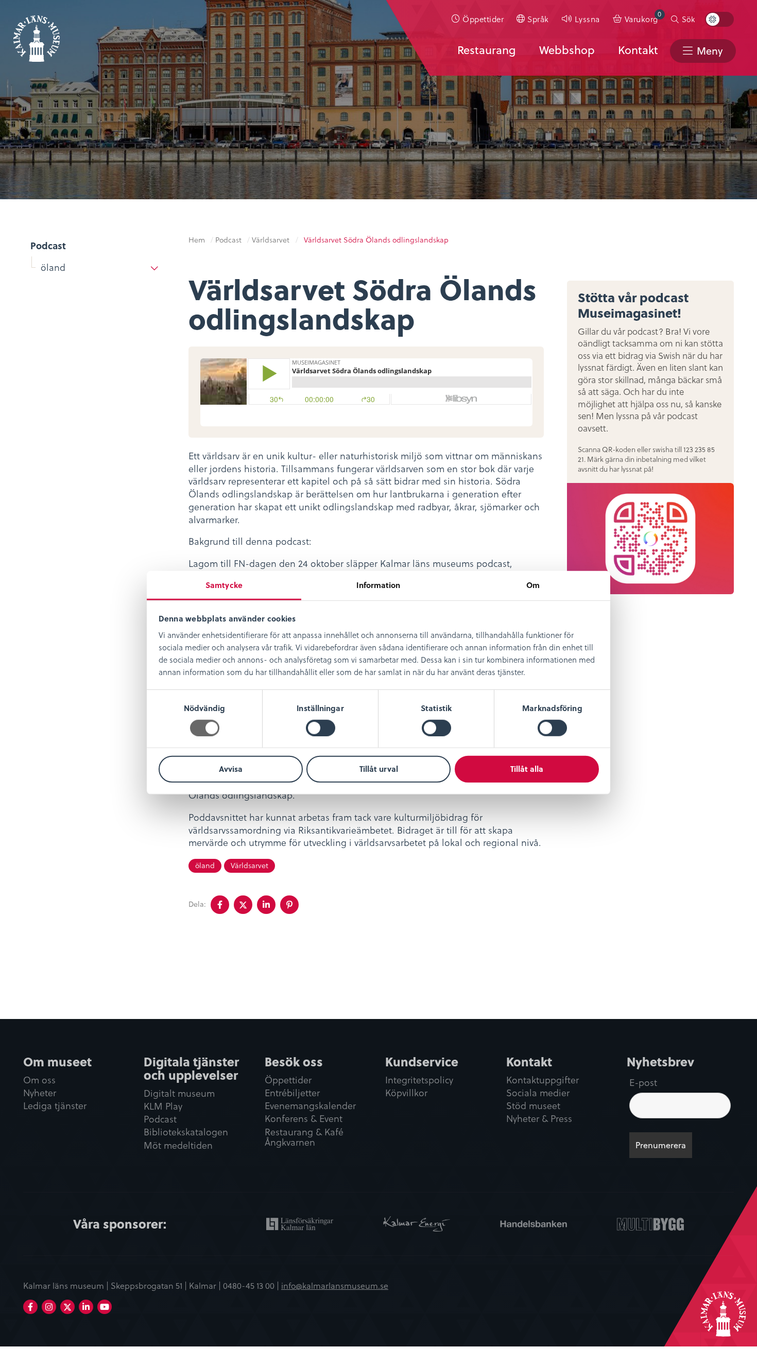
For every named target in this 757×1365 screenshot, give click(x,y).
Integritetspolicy (419, 1080)
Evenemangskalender (310, 1106)
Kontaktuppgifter (542, 1080)
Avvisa (231, 768)
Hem (196, 239)
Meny (709, 51)
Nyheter (39, 1093)
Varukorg (643, 17)
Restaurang (486, 50)
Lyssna (587, 19)
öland (53, 267)
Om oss (39, 1080)
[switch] (320, 728)
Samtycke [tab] (224, 584)
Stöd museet (533, 1106)
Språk (538, 19)
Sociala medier (538, 1093)
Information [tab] (378, 584)
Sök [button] (688, 19)
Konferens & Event (303, 1119)
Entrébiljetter (292, 1093)
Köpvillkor (406, 1093)
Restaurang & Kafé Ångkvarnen (304, 1138)
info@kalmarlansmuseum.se (334, 1285)
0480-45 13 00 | (252, 1285)
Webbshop (567, 50)
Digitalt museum (179, 1094)
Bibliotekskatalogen (186, 1132)
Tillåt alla (526, 768)
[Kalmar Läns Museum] (36, 32)
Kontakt (638, 50)
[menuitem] (477, 19)
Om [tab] (533, 584)
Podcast (48, 245)
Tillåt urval (378, 768)
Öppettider (483, 19)
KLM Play (163, 1107)
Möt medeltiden (178, 1146)
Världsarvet (270, 239)
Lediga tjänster (55, 1106)
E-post (643, 1082)
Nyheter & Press (539, 1119)
